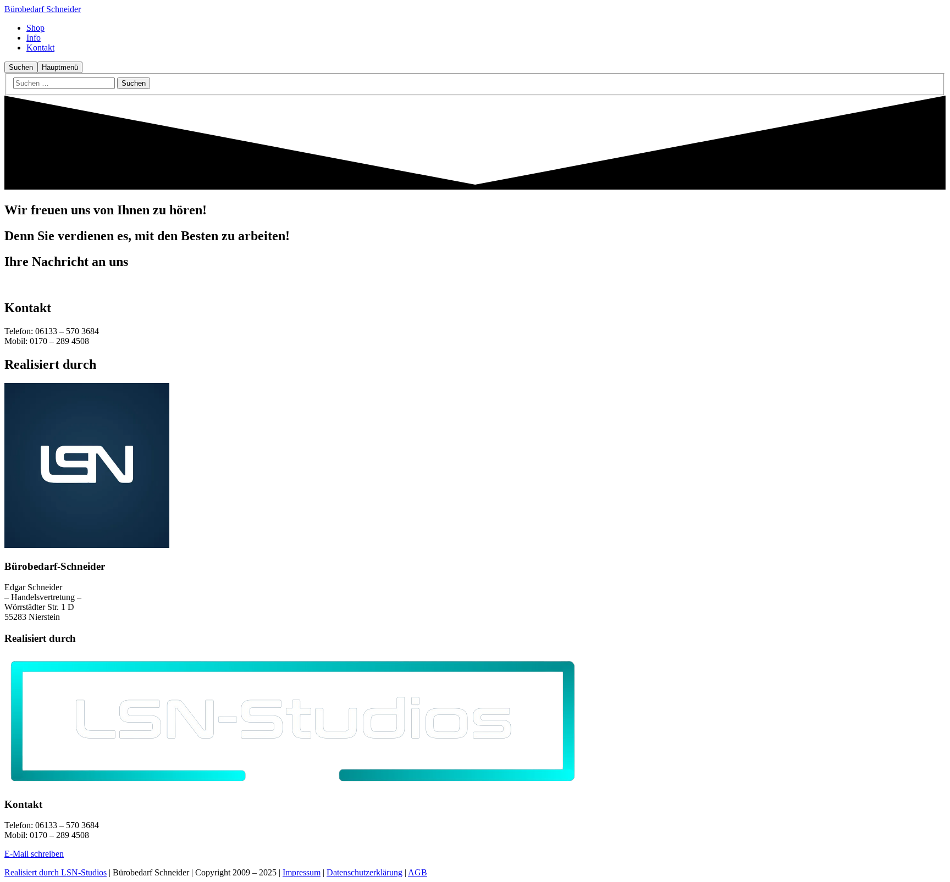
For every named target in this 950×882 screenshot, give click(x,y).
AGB (417, 872)
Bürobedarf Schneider (42, 9)
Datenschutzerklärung (364, 872)
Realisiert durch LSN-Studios (55, 872)
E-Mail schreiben (34, 853)
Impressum (302, 872)
